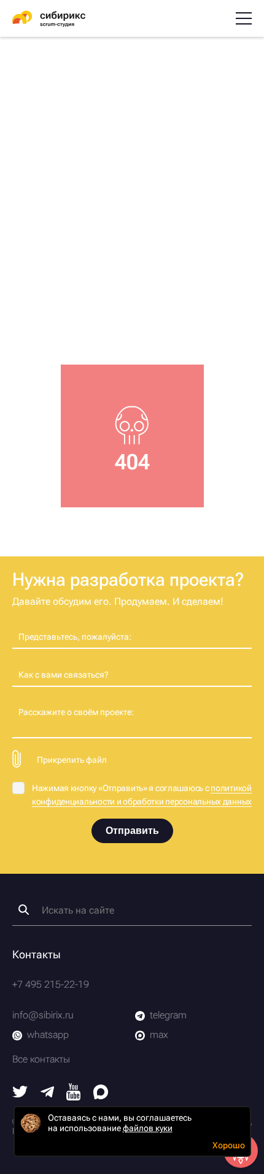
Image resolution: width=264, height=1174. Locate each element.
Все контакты (41, 1059)
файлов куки (148, 1128)
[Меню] (244, 18)
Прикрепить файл (72, 760)
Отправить (132, 830)
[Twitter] (20, 1094)
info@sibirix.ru (43, 1015)
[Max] (100, 1096)
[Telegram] (47, 1094)
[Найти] (23, 909)
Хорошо (228, 1145)
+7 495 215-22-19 (50, 984)
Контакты (36, 954)
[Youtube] (73, 1097)
